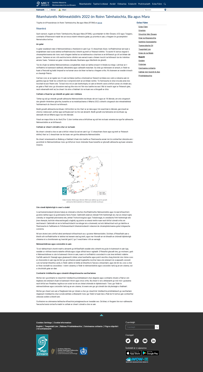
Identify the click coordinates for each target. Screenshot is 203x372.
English (39, 326)
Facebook (136, 340)
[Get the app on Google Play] (150, 353)
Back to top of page (101, 315)
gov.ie (99, 23)
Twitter (128, 340)
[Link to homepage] (43, 345)
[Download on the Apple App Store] (134, 353)
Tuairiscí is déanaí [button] (100, 4)
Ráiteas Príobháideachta (71, 326)
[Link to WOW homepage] (137, 360)
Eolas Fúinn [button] (157, 4)
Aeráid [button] (112, 4)
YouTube (145, 340)
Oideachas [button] (121, 4)
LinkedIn (153, 340)
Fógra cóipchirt (111, 326)
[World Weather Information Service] (83, 351)
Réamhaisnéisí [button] (85, 4)
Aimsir (52, 10)
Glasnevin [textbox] (148, 10)
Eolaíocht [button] (132, 4)
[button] (165, 4)
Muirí (63, 10)
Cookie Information (62, 323)
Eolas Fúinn (142, 22)
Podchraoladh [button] (144, 4)
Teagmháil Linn (51, 326)
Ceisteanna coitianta (93, 326)
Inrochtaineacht (44, 329)
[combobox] (155, 9)
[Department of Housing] (65, 351)
